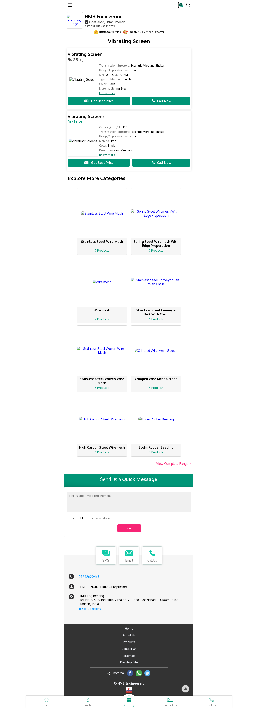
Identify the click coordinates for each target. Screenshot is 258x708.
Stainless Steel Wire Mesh (102, 241)
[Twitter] (147, 673)
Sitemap (129, 656)
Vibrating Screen (85, 54)
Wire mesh (102, 310)
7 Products (102, 250)
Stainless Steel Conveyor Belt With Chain (156, 312)
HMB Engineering (104, 16)
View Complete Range (173, 464)
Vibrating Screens (86, 116)
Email (129, 560)
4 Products (156, 388)
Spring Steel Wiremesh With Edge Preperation (156, 243)
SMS (105, 560)
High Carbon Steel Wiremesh (102, 447)
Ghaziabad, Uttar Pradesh (107, 22)
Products (129, 642)
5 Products (102, 388)
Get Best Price (102, 101)
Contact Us (129, 649)
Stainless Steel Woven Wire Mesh (102, 381)
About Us (129, 635)
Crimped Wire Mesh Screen (156, 379)
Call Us (152, 560)
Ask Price (75, 121)
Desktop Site (129, 662)
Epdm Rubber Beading (156, 447)
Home (129, 628)
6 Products (156, 319)
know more (107, 93)
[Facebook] (130, 673)
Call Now (164, 101)
